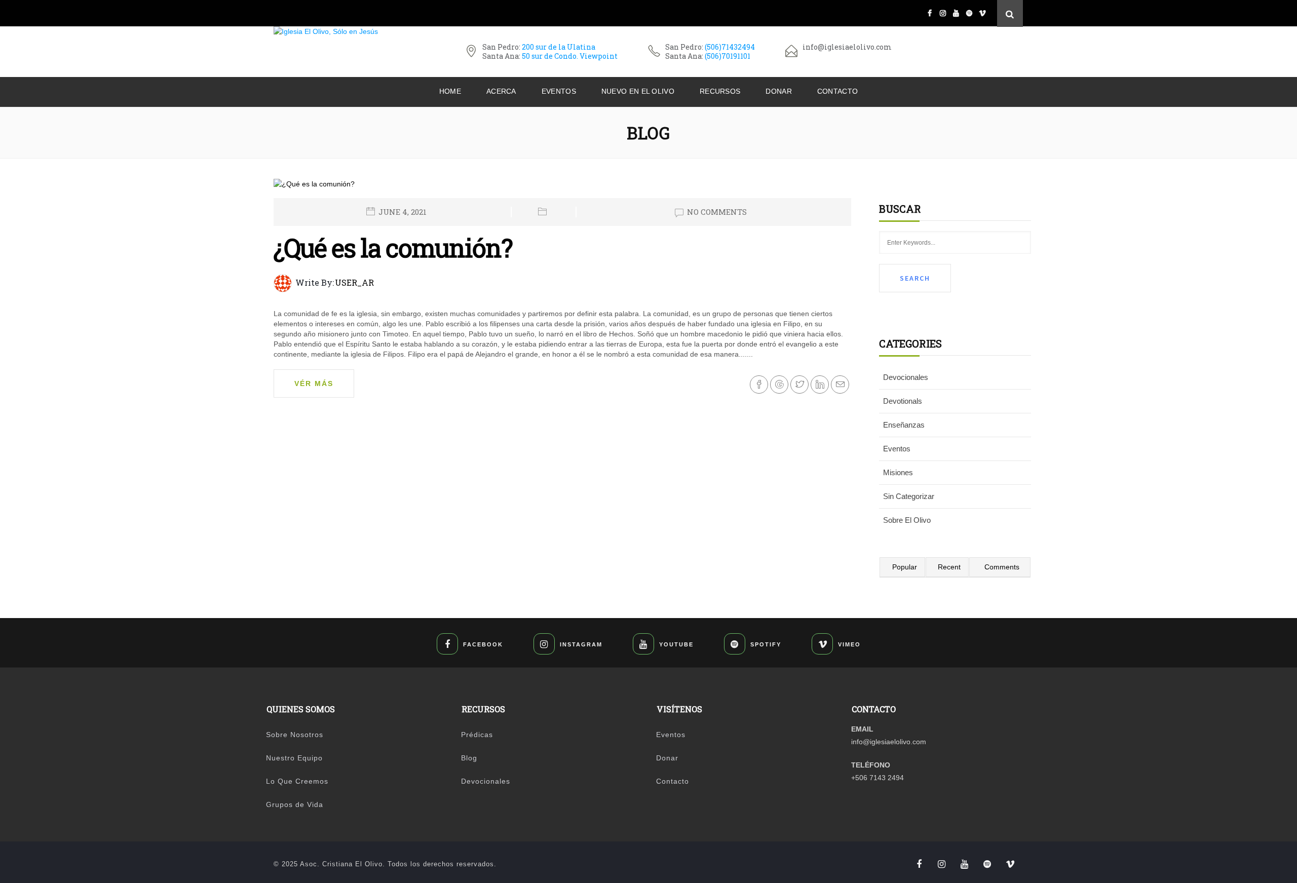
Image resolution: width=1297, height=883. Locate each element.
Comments (1001, 567)
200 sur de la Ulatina (558, 47)
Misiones (898, 472)
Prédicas (477, 735)
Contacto (837, 91)
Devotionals (902, 401)
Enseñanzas (904, 424)
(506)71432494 (730, 47)
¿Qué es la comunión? (393, 247)
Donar (779, 91)
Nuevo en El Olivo (637, 91)
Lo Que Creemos (297, 781)
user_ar (354, 282)
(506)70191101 (727, 56)
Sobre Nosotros (294, 735)
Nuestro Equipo (294, 758)
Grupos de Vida (294, 804)
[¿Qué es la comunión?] (314, 188)
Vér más (313, 383)
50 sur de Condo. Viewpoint (570, 56)
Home (450, 91)
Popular (904, 567)
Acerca (501, 91)
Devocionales (905, 377)
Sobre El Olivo (907, 520)
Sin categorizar (908, 496)
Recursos (720, 91)
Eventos (559, 91)
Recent (949, 567)
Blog (469, 758)
